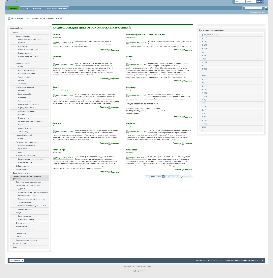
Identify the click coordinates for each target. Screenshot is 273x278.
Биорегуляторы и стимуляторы (30, 159)
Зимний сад (23, 132)
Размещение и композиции (27, 142)
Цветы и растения (23, 36)
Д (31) (204, 52)
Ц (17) (204, 110)
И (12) (204, 66)
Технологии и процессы (25, 87)
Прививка (22, 115)
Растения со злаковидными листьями (33, 206)
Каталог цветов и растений (56, 8)
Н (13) (204, 79)
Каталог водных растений (28, 56)
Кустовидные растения (27, 195)
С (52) (204, 93)
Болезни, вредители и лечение (30, 121)
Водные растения (25, 53)
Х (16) (204, 107)
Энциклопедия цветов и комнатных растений (27, 178)
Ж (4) (204, 59)
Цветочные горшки (25, 162)
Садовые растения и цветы (28, 50)
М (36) (204, 76)
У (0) (204, 100)
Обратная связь (217, 260)
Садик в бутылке (24, 128)
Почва (20, 67)
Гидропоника (23, 118)
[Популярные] (66, 90)
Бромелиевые (21, 226)
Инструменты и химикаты (26, 156)
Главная (13, 8)
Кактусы (21, 43)
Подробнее (104, 50)
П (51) (204, 86)
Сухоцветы (22, 149)
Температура (23, 84)
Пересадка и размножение (28, 104)
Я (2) (204, 131)
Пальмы (19, 237)
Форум (25, 8)
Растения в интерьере (26, 145)
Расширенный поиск (257, 12)
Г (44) (204, 48)
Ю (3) (204, 127)
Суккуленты (23, 46)
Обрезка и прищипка (26, 111)
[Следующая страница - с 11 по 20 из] (186, 176)
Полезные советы (20, 244)
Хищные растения (25, 209)
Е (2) (204, 55)
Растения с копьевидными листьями (32, 199)
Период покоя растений (27, 108)
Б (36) (204, 42)
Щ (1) (204, 120)
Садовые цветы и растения (26, 240)
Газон (20, 138)
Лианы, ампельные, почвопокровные (33, 192)
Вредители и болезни (21, 173)
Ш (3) (204, 117)
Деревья (21, 189)
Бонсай (21, 125)
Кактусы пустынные (26, 219)
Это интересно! (22, 169)
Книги (15, 247)
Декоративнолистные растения (28, 185)
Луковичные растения (24, 230)
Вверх (261, 260)
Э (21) (204, 124)
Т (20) (204, 96)
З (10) (204, 62)
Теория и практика (23, 63)
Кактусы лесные (24, 216)
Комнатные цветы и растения (29, 39)
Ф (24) (204, 103)
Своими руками (24, 101)
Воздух (21, 80)
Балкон (21, 152)
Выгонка (21, 91)
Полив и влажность (26, 70)
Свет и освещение (25, 77)
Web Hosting (253, 260)
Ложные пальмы (25, 202)
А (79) (204, 38)
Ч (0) (204, 113)
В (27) (204, 45)
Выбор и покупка (22, 166)
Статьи (15, 33)
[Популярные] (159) (210, 35)
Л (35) (204, 72)
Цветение (22, 97)
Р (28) (204, 89)
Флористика (23, 60)
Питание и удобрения (26, 74)
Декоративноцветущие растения (28, 182)
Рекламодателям (203, 260)
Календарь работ (25, 94)
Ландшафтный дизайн (24, 135)
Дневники (37, 8)
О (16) (204, 83)
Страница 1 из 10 (154, 177)
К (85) (204, 69)
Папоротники (21, 233)
